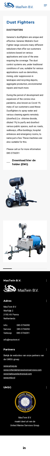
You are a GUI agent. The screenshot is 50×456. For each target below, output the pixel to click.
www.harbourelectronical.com (17, 374)
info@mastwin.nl (11, 339)
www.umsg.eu (10, 366)
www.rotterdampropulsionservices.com (22, 370)
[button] (45, 5)
